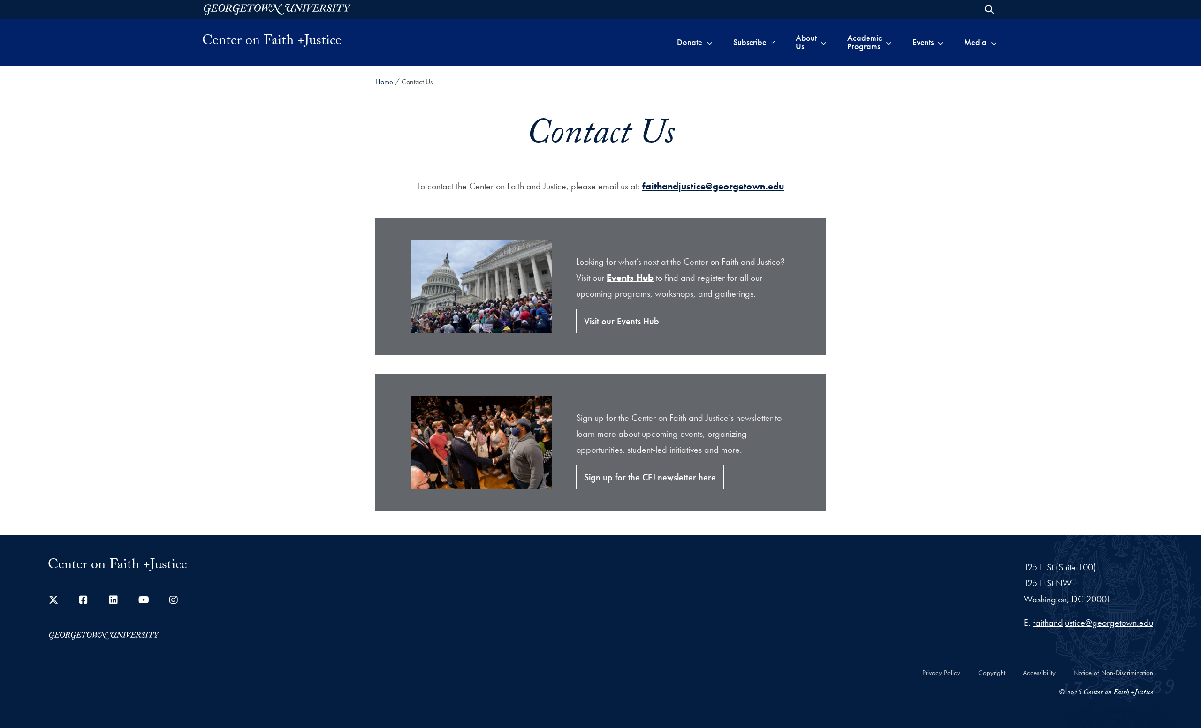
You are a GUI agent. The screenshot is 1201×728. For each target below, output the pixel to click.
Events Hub (630, 277)
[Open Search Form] (989, 9)
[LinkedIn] (113, 600)
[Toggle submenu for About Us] (824, 42)
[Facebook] (83, 600)
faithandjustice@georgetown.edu (713, 186)
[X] (53, 600)
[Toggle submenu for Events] (940, 42)
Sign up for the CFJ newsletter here (650, 477)
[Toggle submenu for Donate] (710, 42)
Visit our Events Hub (621, 321)
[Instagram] (173, 600)
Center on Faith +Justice (272, 42)
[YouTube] (143, 600)
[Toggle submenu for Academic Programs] (889, 42)
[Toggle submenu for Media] (994, 42)
